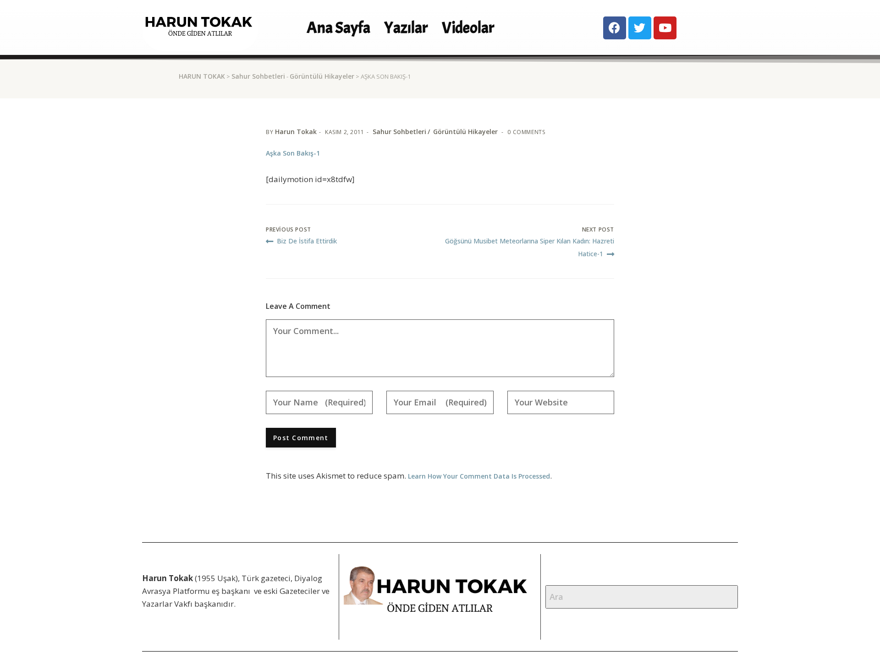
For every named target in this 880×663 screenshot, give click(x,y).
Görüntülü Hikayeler (322, 76)
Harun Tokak (296, 131)
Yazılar (406, 27)
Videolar (468, 27)
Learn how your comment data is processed (479, 476)
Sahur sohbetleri (258, 76)
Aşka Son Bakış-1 (293, 153)
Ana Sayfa (338, 27)
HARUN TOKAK (202, 76)
